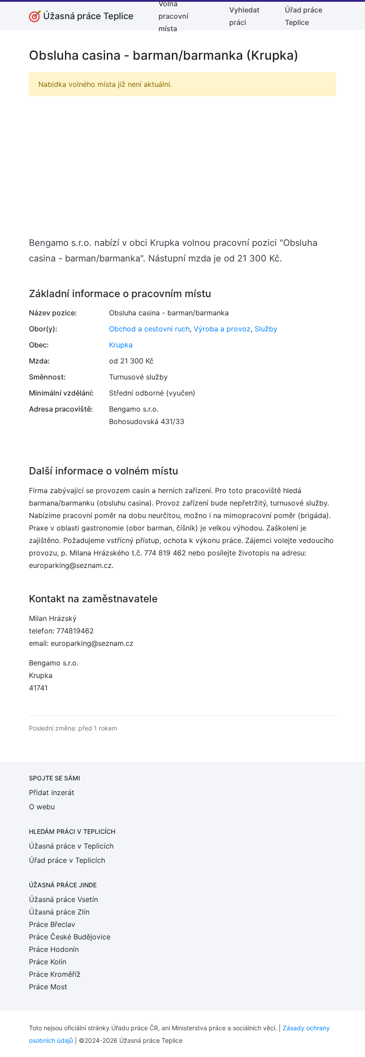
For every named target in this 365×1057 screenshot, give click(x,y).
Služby (266, 328)
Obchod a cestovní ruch (149, 328)
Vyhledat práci (244, 16)
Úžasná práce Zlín (59, 911)
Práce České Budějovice (69, 936)
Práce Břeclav (52, 924)
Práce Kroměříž (55, 974)
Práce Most (48, 986)
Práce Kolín (47, 961)
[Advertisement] (182, 165)
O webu (42, 806)
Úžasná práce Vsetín (63, 899)
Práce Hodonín (54, 949)
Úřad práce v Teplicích (67, 860)
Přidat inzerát (51, 792)
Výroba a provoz (222, 328)
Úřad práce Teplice (303, 16)
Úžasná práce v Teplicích (71, 845)
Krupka (121, 344)
